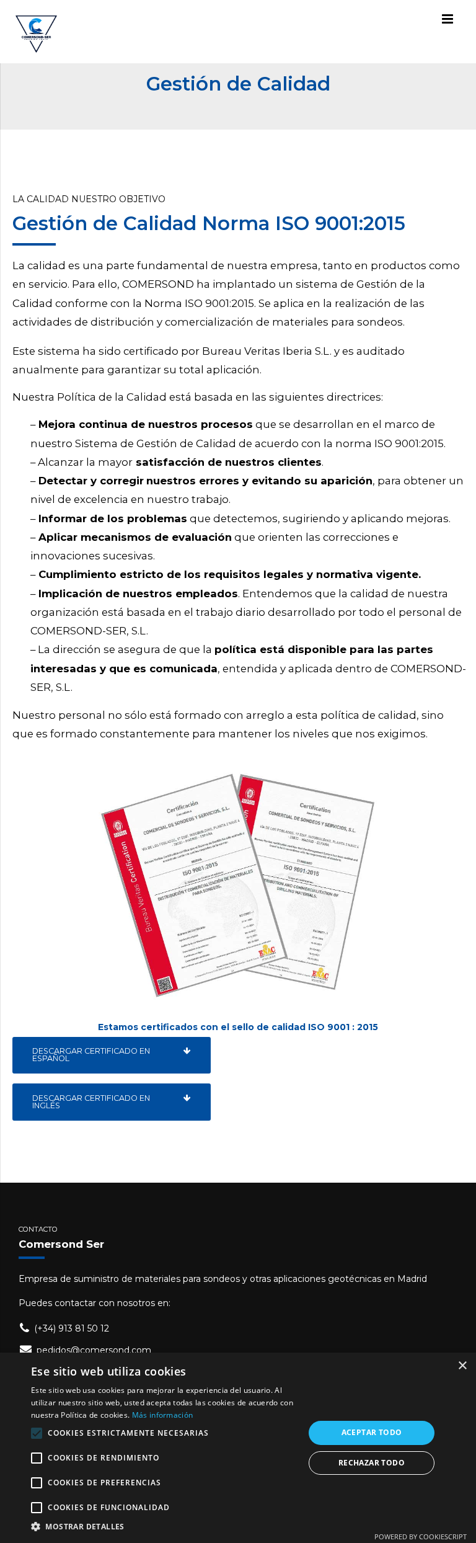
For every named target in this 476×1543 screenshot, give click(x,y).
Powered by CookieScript (420, 1536)
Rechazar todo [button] (371, 1462)
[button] (163, 1527)
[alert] (238, 1448)
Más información (162, 1415)
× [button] (462, 1366)
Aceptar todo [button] (372, 1432)
